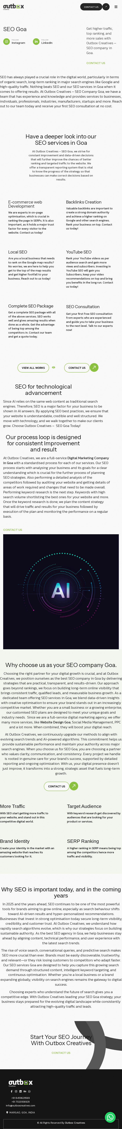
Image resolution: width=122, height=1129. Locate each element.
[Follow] (6, 41)
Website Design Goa (55, 722)
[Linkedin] (20, 1091)
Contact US (95, 63)
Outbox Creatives (75, 1123)
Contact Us (12, 530)
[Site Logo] (13, 7)
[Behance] (25, 1091)
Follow (15, 40)
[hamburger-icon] (116, 6)
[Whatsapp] (29, 1091)
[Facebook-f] (11, 1091)
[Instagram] (16, 1091)
